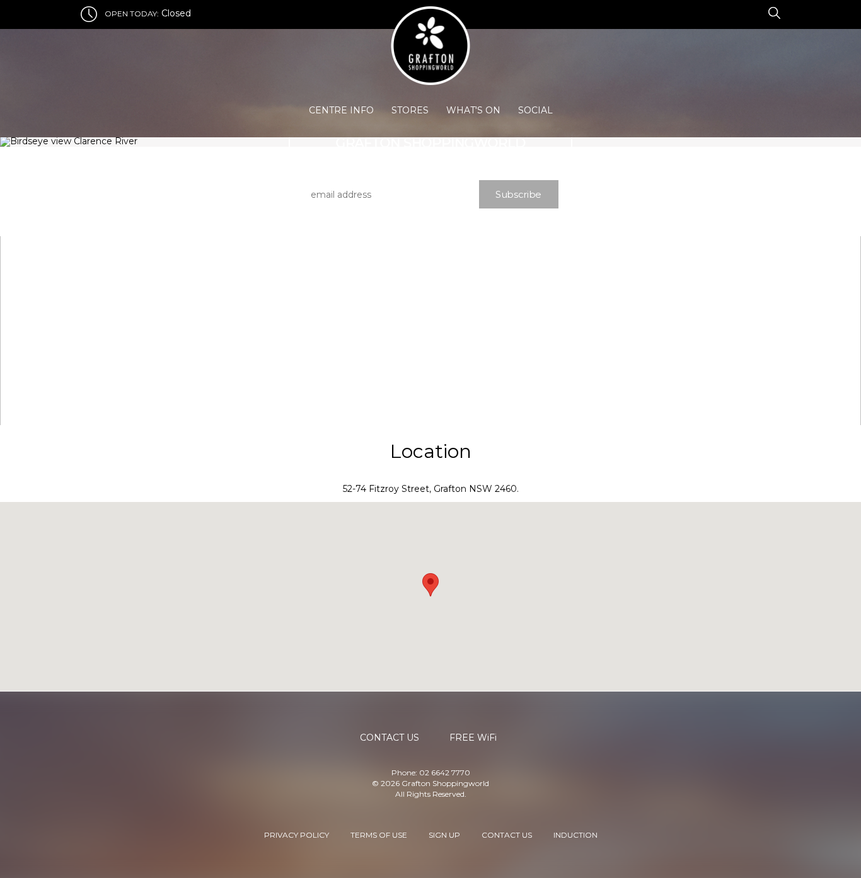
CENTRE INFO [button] (341, 110)
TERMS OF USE (378, 834)
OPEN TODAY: (132, 13)
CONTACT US (507, 834)
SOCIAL (535, 110)
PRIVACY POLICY (296, 834)
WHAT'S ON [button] (473, 110)
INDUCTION (575, 834)
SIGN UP (444, 834)
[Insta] (753, 12)
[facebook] (745, 12)
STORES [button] (410, 110)
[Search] (772, 12)
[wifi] (761, 12)
